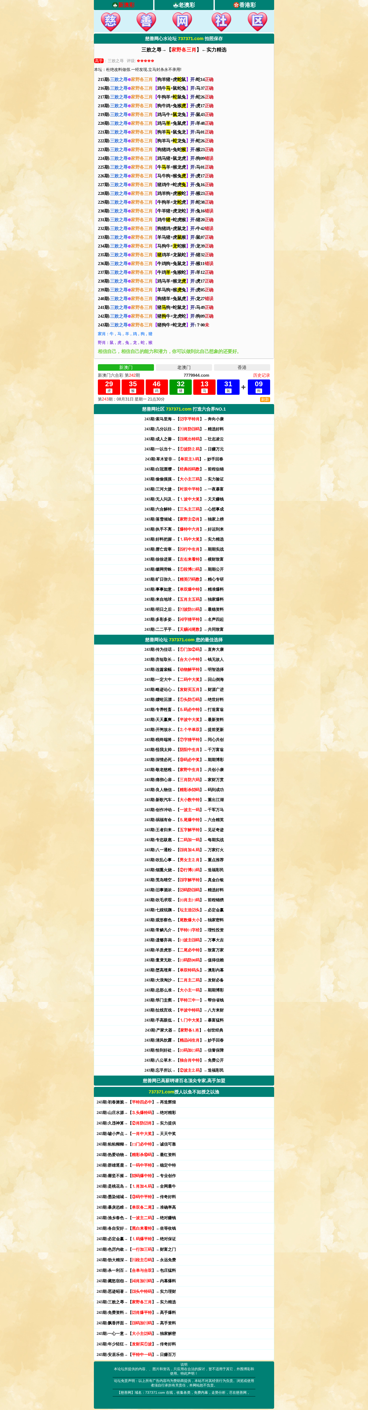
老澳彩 (186, 5)
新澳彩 (126, 5)
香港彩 (247, 5)
